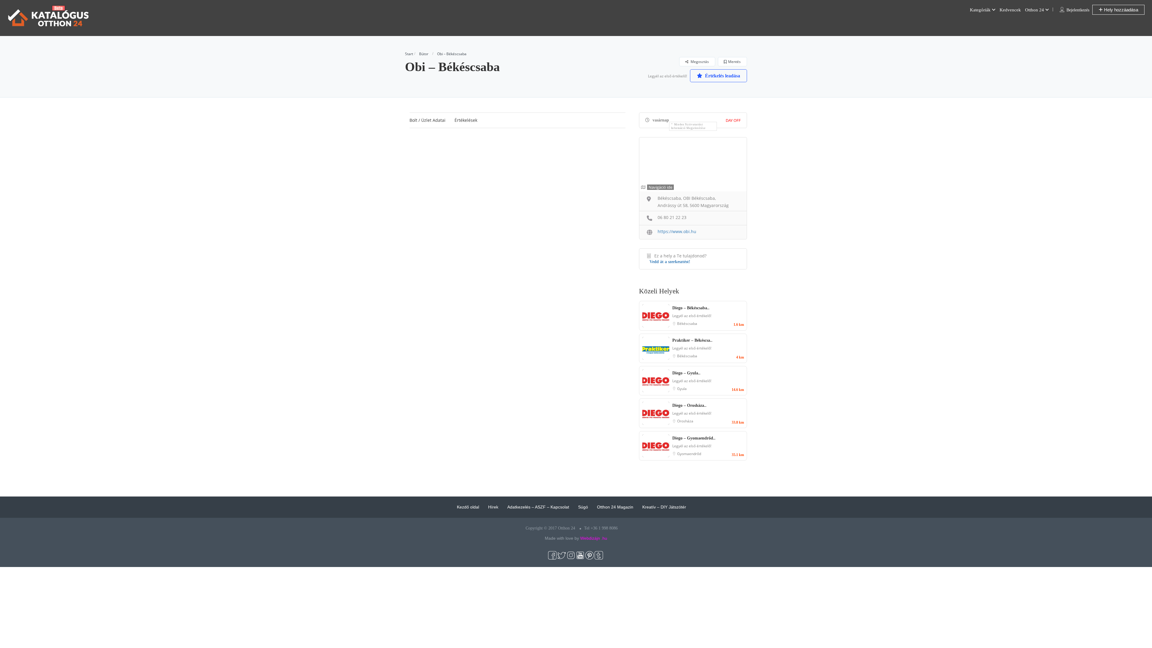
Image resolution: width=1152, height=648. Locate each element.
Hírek (493, 507)
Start (409, 53)
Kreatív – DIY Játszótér (664, 507)
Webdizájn (590, 538)
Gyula (682, 388)
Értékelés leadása (722, 75)
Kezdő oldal (468, 507)
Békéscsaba (687, 323)
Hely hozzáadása (1120, 9)
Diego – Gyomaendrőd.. (694, 438)
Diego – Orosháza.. (689, 405)
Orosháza (685, 421)
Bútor (423, 53)
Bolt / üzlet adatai (428, 120)
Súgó (583, 507)
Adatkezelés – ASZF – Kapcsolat (538, 507)
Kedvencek (1010, 10)
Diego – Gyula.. (686, 373)
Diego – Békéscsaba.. (691, 308)
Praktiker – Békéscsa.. (692, 340)
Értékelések (465, 120)
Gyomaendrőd (689, 453)
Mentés (734, 61)
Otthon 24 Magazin (615, 507)
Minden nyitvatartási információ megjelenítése (688, 126)
